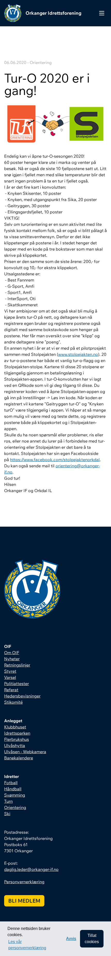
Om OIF (11, 652)
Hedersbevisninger (22, 695)
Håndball (12, 788)
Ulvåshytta (14, 745)
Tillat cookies (92, 938)
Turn (8, 801)
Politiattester (16, 683)
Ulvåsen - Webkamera (25, 751)
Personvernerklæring (24, 881)
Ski (7, 813)
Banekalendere (18, 757)
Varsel (10, 677)
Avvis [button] (71, 938)
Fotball (11, 782)
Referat (11, 689)
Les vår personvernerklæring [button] (27, 944)
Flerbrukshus (16, 739)
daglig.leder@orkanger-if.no (31, 869)
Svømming (14, 795)
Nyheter (12, 658)
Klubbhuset (15, 726)
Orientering (15, 807)
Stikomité (13, 702)
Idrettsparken (17, 733)
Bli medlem (24, 900)
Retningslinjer (17, 665)
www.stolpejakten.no (78, 354)
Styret (10, 671)
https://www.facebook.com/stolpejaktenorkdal (55, 459)
